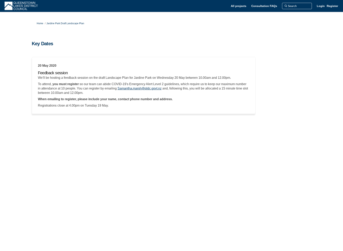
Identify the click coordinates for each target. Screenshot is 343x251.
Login (321, 6)
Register (332, 6)
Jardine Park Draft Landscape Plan (65, 23)
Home (40, 23)
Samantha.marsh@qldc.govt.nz (140, 88)
